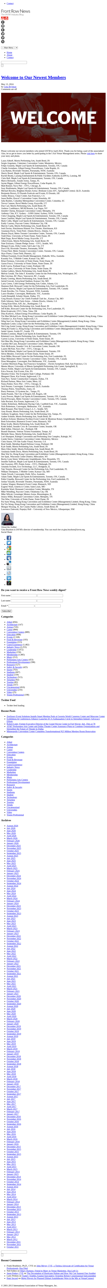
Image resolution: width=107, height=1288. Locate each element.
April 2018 (11, 1076)
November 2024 (14, 878)
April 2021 (11, 986)
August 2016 (12, 1126)
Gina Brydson (10, 87)
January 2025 (13, 873)
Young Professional (15, 695)
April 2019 (11, 1046)
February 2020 (13, 1021)
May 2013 (11, 1224)
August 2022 (12, 946)
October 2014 (13, 1182)
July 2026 (11, 828)
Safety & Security (14, 667)
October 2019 (13, 1031)
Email (4, 606)
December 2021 (14, 966)
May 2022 (11, 953)
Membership (12, 654)
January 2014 (13, 1204)
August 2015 (12, 1157)
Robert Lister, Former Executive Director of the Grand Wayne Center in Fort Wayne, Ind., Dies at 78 (51, 724)
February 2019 (13, 1051)
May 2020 (11, 1014)
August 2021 (12, 976)
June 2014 (11, 1192)
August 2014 (12, 1187)
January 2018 (13, 1084)
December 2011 (14, 1242)
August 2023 (12, 916)
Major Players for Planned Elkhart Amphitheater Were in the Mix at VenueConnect (57, 1278)
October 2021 (13, 971)
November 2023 (14, 908)
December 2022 (14, 936)
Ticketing (11, 680)
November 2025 (14, 848)
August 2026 (12, 826)
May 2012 (11, 1237)
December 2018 (14, 1056)
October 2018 (13, 1061)
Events (10, 637)
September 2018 (14, 1064)
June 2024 (11, 891)
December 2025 (14, 846)
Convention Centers (15, 632)
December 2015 (14, 1146)
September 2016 (14, 1124)
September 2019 (14, 1034)
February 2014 (13, 1202)
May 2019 (11, 1044)
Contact (10, 3)
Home (9, 52)
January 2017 (13, 1114)
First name (5, 595)
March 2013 (12, 1229)
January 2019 (13, 1054)
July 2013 (11, 1219)
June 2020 (11, 1011)
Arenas (10, 627)
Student (10, 675)
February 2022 (13, 961)
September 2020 (14, 1004)
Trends (10, 685)
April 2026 (11, 836)
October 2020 (13, 1001)
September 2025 (14, 853)
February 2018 (13, 1081)
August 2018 (12, 1066)
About (9, 55)
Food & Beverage (14, 639)
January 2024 (13, 903)
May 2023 (11, 923)
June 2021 (11, 981)
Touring (10, 682)
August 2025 (12, 856)
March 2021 (12, 989)
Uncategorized (13, 687)
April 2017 (11, 1106)
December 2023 (14, 906)
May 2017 (11, 1104)
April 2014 (11, 1197)
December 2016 (14, 1116)
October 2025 (13, 851)
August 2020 (12, 1006)
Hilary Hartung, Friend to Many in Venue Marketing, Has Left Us (49, 1271)
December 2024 (14, 876)
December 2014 (14, 1177)
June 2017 (11, 1101)
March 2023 (12, 928)
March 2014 (12, 1199)
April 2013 (11, 1227)
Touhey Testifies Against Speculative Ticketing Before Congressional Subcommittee (59, 1276)
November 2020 (14, 999)
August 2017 (12, 1096)
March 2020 (12, 1019)
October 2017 (13, 1091)
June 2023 (11, 921)
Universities (12, 690)
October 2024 (13, 881)
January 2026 (13, 843)
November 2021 (14, 968)
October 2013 (13, 1212)
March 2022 (12, 958)
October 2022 (13, 941)
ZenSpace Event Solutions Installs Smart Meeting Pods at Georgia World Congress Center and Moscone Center (56, 716)
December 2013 (14, 1207)
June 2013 (11, 1222)
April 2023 (11, 926)
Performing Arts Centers (17, 659)
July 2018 (11, 1069)
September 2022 (14, 943)
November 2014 (14, 1179)
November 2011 (14, 1244)
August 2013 (12, 1217)
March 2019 (12, 1049)
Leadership (11, 649)
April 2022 (11, 956)
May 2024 (11, 893)
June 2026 (11, 831)
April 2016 (11, 1136)
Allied (9, 622)
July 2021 (11, 978)
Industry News (13, 647)
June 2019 (11, 1041)
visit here (91, 153)
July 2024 (11, 888)
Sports (9, 670)
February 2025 (13, 871)
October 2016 (13, 1121)
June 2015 (11, 1162)
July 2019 (11, 1039)
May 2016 (11, 1134)
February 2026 (13, 841)
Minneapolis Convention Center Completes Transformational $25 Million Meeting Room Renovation (51, 731)
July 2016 (11, 1129)
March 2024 (12, 898)
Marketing (11, 652)
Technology (12, 677)
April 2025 (11, 866)
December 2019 (14, 1026)
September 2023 (14, 913)
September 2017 (14, 1094)
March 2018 (12, 1079)
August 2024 (12, 886)
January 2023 (13, 933)
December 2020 (14, 996)
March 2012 (12, 1239)
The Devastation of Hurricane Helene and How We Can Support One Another (61, 1273)
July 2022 (11, 948)
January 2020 (13, 1024)
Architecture (12, 624)
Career (10, 629)
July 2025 (11, 858)
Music (9, 657)
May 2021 (11, 984)
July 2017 (11, 1099)
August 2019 (12, 1036)
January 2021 (13, 994)
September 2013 (14, 1214)
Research (11, 665)
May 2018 (11, 1074)
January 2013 (13, 1234)
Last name (5, 600)
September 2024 (14, 883)
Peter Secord (12, 1278)
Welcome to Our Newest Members (33, 77)
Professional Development (18, 662)
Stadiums (11, 672)
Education (11, 634)
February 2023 (13, 931)
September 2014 (14, 1184)
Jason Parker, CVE (15, 1273)
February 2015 (13, 1172)
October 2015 (13, 1152)
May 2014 (11, 1194)
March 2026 (12, 838)
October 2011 (13, 1247)
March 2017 (12, 1109)
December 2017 (14, 1086)
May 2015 (11, 1164)
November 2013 (14, 1209)
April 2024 (11, 896)
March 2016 (12, 1139)
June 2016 (11, 1131)
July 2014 (11, 1189)
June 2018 (11, 1071)
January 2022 (13, 963)
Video (9, 692)
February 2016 (13, 1141)
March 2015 (12, 1169)
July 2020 (11, 1009)
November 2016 (14, 1119)
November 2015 (14, 1149)
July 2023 (11, 918)
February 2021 (13, 991)
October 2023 (13, 911)
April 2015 (11, 1167)
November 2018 (14, 1059)
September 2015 (14, 1154)
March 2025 (12, 868)
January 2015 (13, 1174)
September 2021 (14, 973)
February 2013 (13, 1232)
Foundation (12, 642)
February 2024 (13, 901)
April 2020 (11, 1016)
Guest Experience (14, 644)
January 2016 (13, 1144)
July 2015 (11, 1159)
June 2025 (11, 861)
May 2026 (11, 833)
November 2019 (14, 1029)
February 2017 (13, 1111)
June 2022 (11, 951)
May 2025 (11, 863)
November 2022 (14, 938)
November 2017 (14, 1089)
